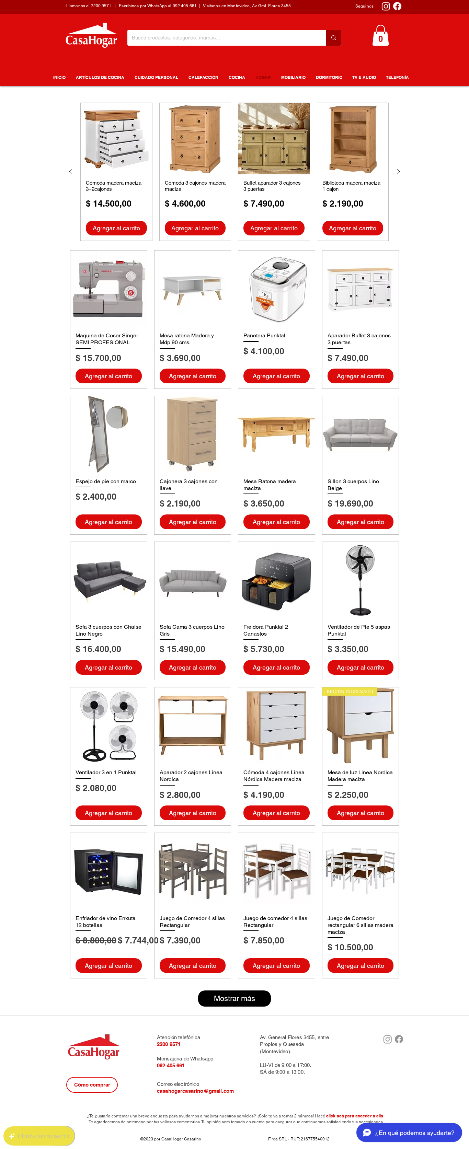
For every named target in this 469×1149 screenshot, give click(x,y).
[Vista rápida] (116, 138)
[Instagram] (385, 6)
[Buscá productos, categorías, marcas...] (333, 38)
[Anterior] (70, 171)
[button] (380, 35)
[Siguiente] (398, 171)
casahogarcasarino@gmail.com (195, 1091)
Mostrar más (234, 998)
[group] (234, 171)
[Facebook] (397, 6)
